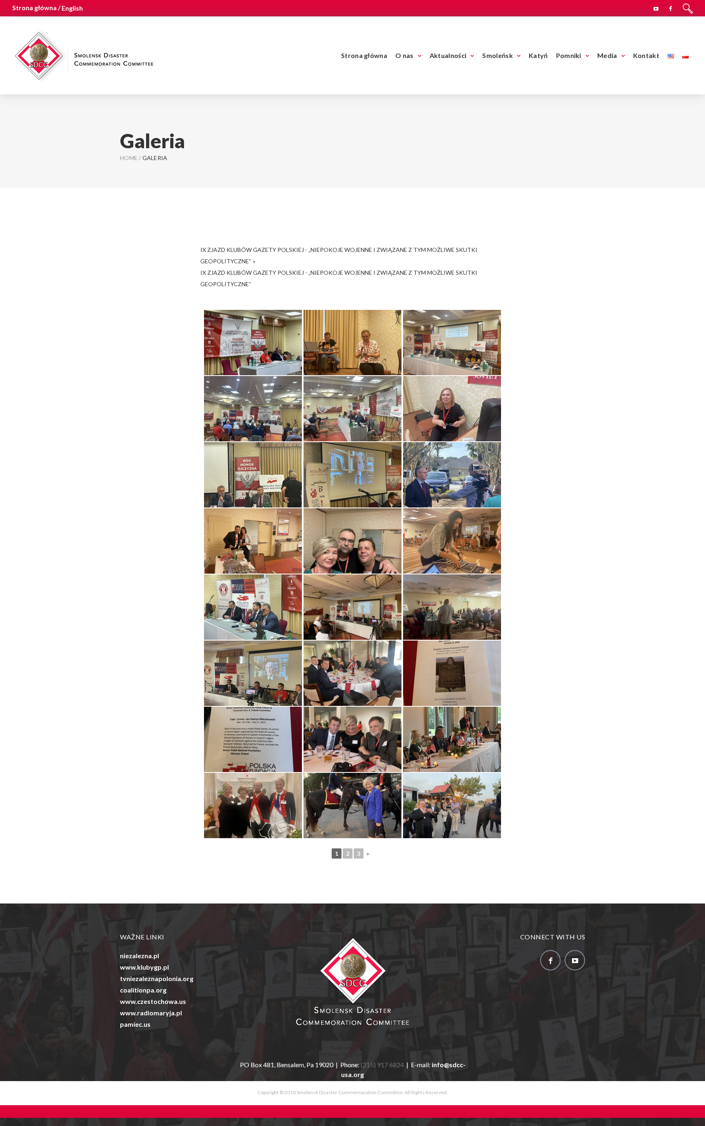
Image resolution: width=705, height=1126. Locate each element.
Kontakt (646, 55)
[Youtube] (656, 7)
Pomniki (568, 55)
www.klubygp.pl (144, 967)
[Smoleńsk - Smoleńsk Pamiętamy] (83, 54)
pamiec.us (135, 1024)
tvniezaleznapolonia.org (156, 978)
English (72, 8)
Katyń (538, 55)
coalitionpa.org (143, 990)
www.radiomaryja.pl (151, 1013)
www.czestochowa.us (153, 1001)
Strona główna (364, 55)
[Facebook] (670, 7)
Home (128, 157)
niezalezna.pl (139, 955)
